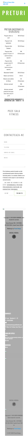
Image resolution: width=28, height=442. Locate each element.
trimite (19, 193)
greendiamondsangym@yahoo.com (13, 325)
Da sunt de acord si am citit (12, 186)
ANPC (4, 251)
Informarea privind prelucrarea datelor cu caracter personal (12, 187)
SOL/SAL (5, 256)
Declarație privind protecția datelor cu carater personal (14, 338)
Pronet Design (17, 428)
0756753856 (9, 320)
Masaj (4, 244)
